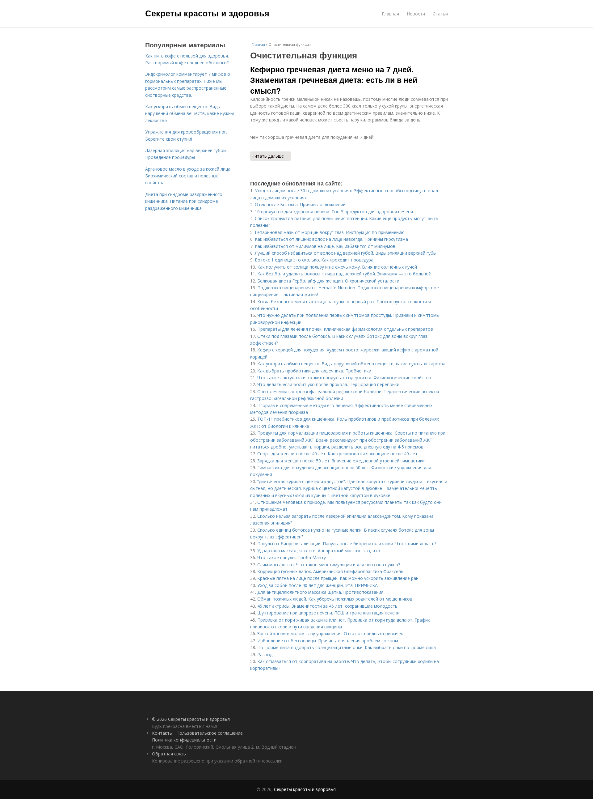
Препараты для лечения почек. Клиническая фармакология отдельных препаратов (345, 329)
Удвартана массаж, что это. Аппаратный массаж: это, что (318, 551)
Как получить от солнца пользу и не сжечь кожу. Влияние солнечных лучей (337, 267)
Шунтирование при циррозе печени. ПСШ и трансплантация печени (328, 613)
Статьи (440, 14)
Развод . (266, 654)
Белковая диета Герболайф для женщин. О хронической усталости (328, 281)
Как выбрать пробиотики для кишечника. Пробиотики (314, 371)
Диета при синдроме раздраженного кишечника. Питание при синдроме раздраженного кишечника (183, 201)
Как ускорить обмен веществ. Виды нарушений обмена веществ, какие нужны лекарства (351, 364)
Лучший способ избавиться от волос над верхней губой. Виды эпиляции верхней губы (345, 253)
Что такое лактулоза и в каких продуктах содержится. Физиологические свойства (344, 377)
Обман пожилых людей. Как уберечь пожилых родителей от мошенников (334, 599)
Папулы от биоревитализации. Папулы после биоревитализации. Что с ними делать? (346, 543)
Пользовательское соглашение (209, 733)
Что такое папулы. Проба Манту (291, 557)
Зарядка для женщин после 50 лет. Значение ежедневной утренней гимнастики (341, 461)
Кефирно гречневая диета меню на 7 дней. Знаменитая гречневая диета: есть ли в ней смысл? (333, 80)
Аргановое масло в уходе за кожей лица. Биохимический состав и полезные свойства (188, 176)
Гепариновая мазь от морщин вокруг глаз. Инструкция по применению (330, 232)
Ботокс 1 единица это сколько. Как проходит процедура (314, 260)
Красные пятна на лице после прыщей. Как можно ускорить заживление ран (337, 578)
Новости (416, 14)
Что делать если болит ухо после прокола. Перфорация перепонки (328, 384)
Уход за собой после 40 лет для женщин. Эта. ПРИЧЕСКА (317, 585)
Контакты (162, 733)
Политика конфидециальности (184, 740)
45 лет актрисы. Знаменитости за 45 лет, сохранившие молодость (327, 606)
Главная (390, 14)
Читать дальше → (270, 156)
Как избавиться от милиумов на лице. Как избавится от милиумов (325, 246)
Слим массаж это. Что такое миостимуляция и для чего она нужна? (328, 564)
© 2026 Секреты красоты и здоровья (191, 719)
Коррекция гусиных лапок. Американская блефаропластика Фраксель (330, 571)
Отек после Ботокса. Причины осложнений (300, 204)
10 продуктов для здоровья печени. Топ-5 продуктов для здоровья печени (334, 212)
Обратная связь (169, 754)
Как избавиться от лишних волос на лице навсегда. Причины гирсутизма (331, 239)
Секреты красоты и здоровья (207, 13)
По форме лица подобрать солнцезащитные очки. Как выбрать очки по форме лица (346, 647)
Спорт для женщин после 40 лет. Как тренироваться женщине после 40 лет (337, 454)
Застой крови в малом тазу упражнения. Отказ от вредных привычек (330, 633)
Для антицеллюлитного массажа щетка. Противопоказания (320, 592)
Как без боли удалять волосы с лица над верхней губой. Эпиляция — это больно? (344, 274)
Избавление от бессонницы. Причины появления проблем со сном (327, 641)
